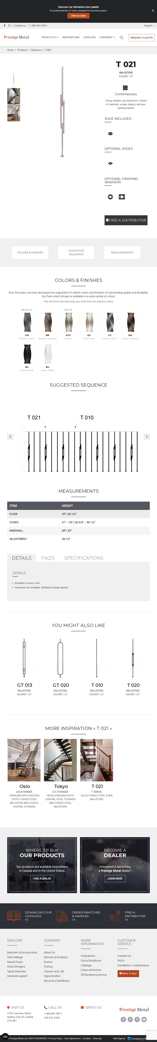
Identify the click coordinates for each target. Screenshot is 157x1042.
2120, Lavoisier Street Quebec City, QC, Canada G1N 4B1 (20, 1017)
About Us (49, 952)
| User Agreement (72, 1038)
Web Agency (119, 1038)
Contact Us (124, 955)
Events (48, 962)
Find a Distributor (91, 960)
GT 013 (24, 685)
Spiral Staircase (16, 971)
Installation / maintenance (133, 965)
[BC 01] (110, 162)
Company (106, 37)
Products (49, 37)
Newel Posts (15, 962)
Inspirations (88, 955)
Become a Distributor (57, 980)
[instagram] (10, 25)
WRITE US (93, 1007)
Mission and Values (56, 957)
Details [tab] (21, 558)
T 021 (97, 786)
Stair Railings (15, 957)
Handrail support (17, 976)
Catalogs (89, 37)
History (48, 966)
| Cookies (86, 1038)
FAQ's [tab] (48, 558)
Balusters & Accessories (22, 952)
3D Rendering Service (94, 974)
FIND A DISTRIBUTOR (127, 220)
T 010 (97, 685)
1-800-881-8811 (53, 1013)
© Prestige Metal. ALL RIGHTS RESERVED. (27, 1038)
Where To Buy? (129, 973)
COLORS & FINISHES (30, 252)
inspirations (71, 37)
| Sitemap (97, 1038)
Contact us (20, 25)
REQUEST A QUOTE (141, 37)
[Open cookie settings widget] (5, 1036)
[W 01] (110, 196)
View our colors (78, 15)
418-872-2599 (52, 1017)
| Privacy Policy (55, 1038)
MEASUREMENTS (122, 252)
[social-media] (123, 1019)
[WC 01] (122, 196)
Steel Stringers (16, 966)
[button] (10, 437)
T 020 (133, 685)
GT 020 (61, 685)
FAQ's (121, 960)
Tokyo (61, 786)
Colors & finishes (91, 970)
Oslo (25, 786)
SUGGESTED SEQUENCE (76, 252)
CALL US (55, 1007)
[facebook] (5, 25)
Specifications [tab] (83, 558)
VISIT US (17, 1007)
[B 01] (110, 132)
